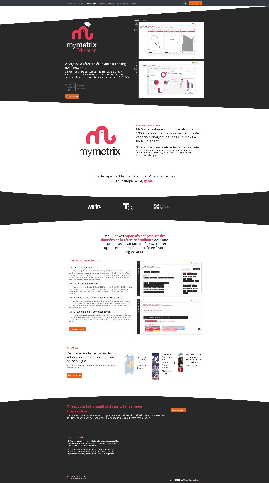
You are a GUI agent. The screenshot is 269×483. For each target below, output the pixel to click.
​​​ (195, 3)
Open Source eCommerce (193, 480)
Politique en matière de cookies (77, 478)
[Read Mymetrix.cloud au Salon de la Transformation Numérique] (180, 362)
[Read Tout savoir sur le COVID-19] (129, 364)
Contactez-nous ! (178, 410)
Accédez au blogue (74, 375)
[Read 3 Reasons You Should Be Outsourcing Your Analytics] (155, 366)
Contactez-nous (72, 96)
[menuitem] (70, 3)
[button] (185, 3)
